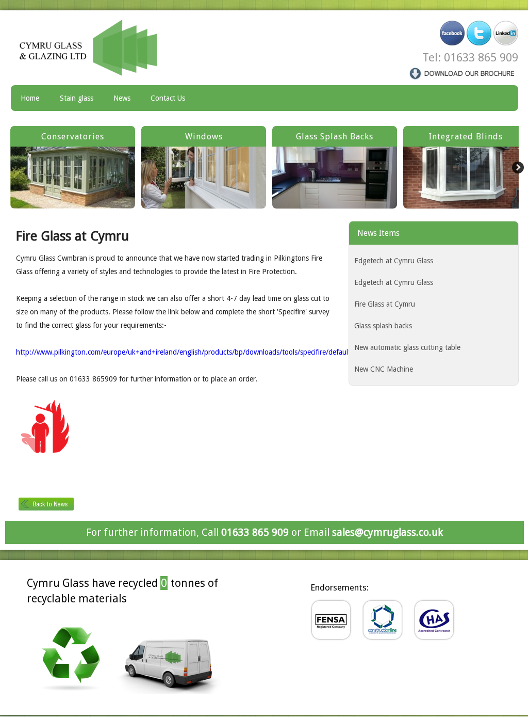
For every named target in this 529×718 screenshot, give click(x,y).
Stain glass (76, 98)
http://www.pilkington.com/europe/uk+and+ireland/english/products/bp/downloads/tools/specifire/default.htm (190, 352)
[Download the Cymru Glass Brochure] (462, 73)
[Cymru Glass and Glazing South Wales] (95, 47)
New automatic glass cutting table (407, 347)
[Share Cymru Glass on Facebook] (452, 32)
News (121, 98)
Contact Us (168, 98)
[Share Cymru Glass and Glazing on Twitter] (479, 32)
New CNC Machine (383, 369)
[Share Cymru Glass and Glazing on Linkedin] (505, 32)
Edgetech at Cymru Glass (393, 261)
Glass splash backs (383, 326)
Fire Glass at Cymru (384, 304)
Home (30, 98)
